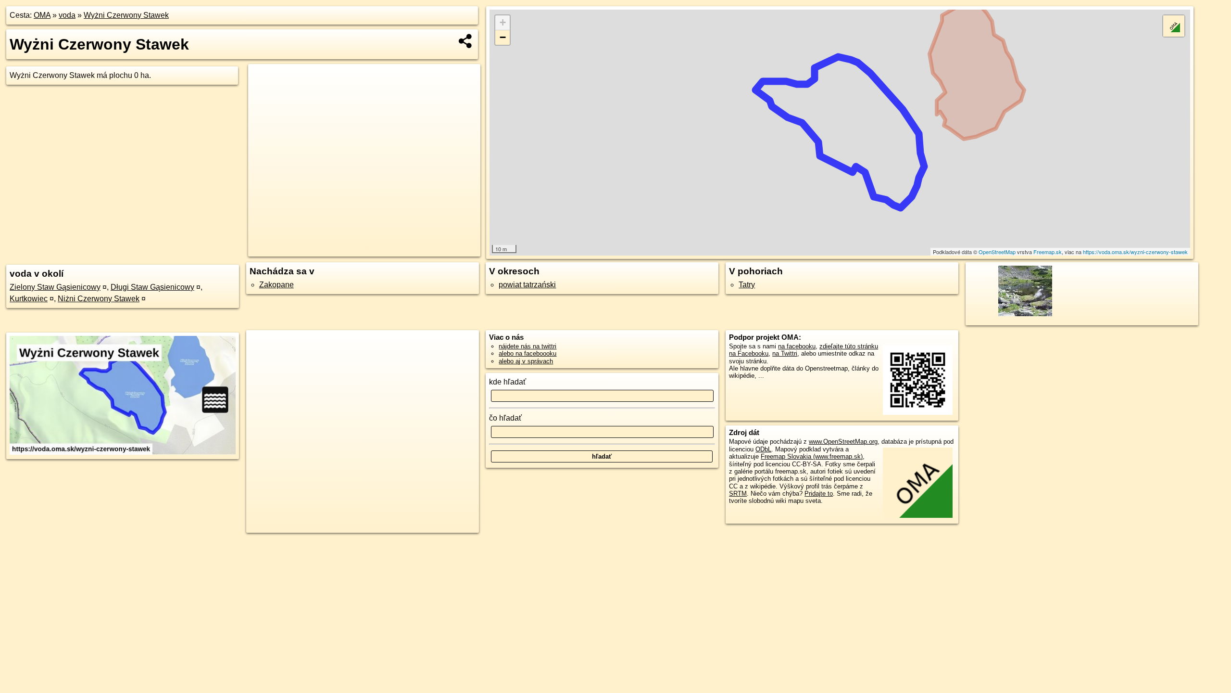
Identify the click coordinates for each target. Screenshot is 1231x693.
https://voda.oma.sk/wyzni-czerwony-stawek (1135, 252)
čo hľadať (505, 418)
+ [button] (503, 22)
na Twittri (784, 353)
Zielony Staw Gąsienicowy (55, 287)
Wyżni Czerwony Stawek (126, 15)
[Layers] (1173, 26)
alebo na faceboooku (527, 353)
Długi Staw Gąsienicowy (152, 287)
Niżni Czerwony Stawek (98, 299)
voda (67, 15)
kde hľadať (507, 382)
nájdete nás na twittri (527, 346)
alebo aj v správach (526, 361)
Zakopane (276, 285)
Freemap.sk (1047, 252)
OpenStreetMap (997, 252)
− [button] (503, 37)
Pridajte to (818, 493)
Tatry (747, 285)
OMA (42, 15)
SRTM (738, 493)
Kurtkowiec (29, 299)
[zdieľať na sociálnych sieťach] (465, 41)
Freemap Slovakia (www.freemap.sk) (812, 456)
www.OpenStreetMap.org (843, 441)
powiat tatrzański (527, 285)
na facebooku (797, 346)
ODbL (763, 449)
